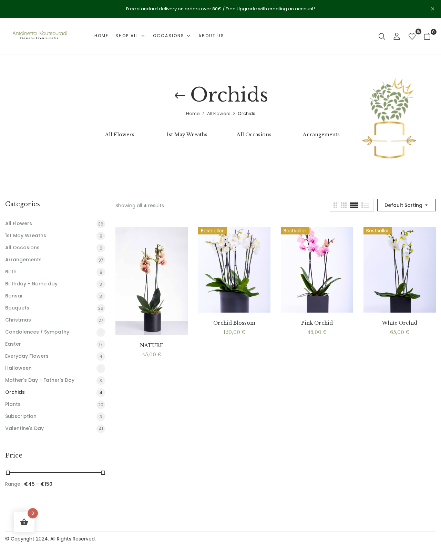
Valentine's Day (24, 428)
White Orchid (399, 323)
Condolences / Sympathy (37, 331)
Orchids (15, 392)
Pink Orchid (317, 323)
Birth (11, 271)
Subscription (21, 416)
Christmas (18, 319)
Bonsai (13, 295)
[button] (430, 36)
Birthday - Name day (31, 283)
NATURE (151, 345)
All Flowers (218, 113)
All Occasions (254, 135)
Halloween (18, 368)
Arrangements (321, 135)
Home (193, 113)
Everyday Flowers (27, 356)
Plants (13, 404)
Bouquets (17, 307)
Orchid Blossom (234, 323)
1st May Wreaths (187, 135)
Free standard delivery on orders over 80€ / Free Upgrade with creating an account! (220, 9)
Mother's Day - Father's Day (39, 380)
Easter (13, 343)
